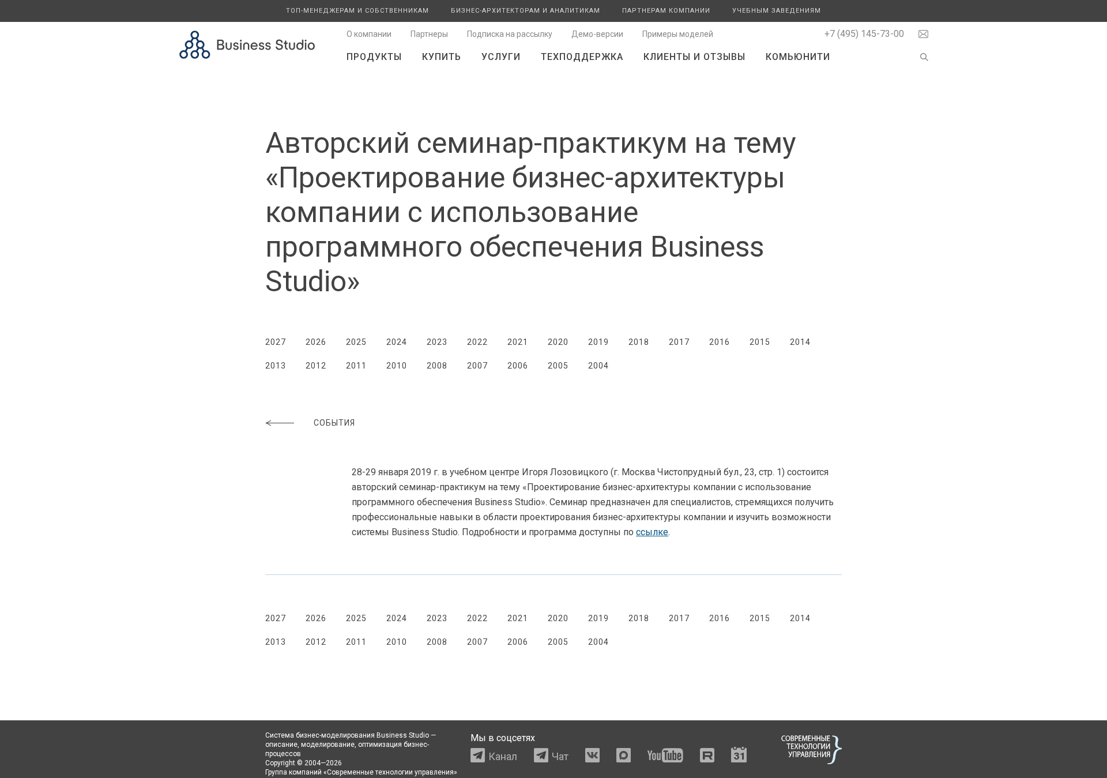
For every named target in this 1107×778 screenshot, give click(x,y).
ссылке (652, 532)
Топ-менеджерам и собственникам (357, 10)
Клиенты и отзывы (694, 56)
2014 (800, 342)
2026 (316, 342)
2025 (356, 342)
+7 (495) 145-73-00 (864, 33)
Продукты (374, 56)
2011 (356, 365)
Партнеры (429, 34)
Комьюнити (798, 56)
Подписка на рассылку (509, 34)
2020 (558, 342)
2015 (760, 342)
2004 (598, 365)
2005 (558, 365)
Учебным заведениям (776, 10)
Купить (441, 56)
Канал (502, 756)
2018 (638, 342)
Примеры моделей (677, 34)
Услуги (501, 56)
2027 (275, 342)
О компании (369, 34)
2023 (437, 342)
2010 (396, 365)
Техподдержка (582, 56)
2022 (477, 342)
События (334, 422)
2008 (437, 365)
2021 (517, 342)
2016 (719, 342)
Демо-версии (597, 34)
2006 (517, 365)
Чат (560, 756)
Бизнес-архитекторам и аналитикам (525, 10)
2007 (477, 365)
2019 (598, 342)
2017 (679, 342)
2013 (275, 365)
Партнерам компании (666, 10)
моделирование (328, 745)
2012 (316, 365)
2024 (396, 342)
